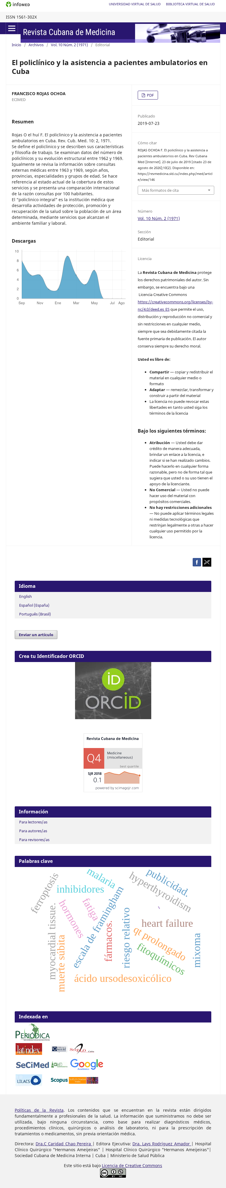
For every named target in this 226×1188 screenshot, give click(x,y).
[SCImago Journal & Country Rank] (113, 790)
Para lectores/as (33, 822)
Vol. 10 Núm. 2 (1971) (69, 44)
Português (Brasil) (35, 614)
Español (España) (34, 605)
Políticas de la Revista (39, 1110)
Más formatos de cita (160, 190)
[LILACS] (29, 1084)
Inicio (16, 44)
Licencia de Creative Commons (132, 1165)
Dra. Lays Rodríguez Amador (161, 1143)
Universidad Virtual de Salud (135, 4)
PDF (150, 95)
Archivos (36, 44)
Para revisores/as (34, 839)
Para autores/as (33, 830)
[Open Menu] (12, 28)
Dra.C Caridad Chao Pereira (64, 1143)
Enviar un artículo (36, 634)
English (25, 596)
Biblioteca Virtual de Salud (190, 4)
